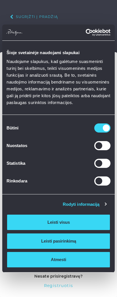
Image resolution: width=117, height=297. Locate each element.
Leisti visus (58, 222)
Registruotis (58, 285)
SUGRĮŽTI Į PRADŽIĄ (36, 17)
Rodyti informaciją (81, 204)
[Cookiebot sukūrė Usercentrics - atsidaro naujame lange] (85, 32)
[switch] (102, 145)
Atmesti (58, 259)
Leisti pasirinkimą (58, 241)
